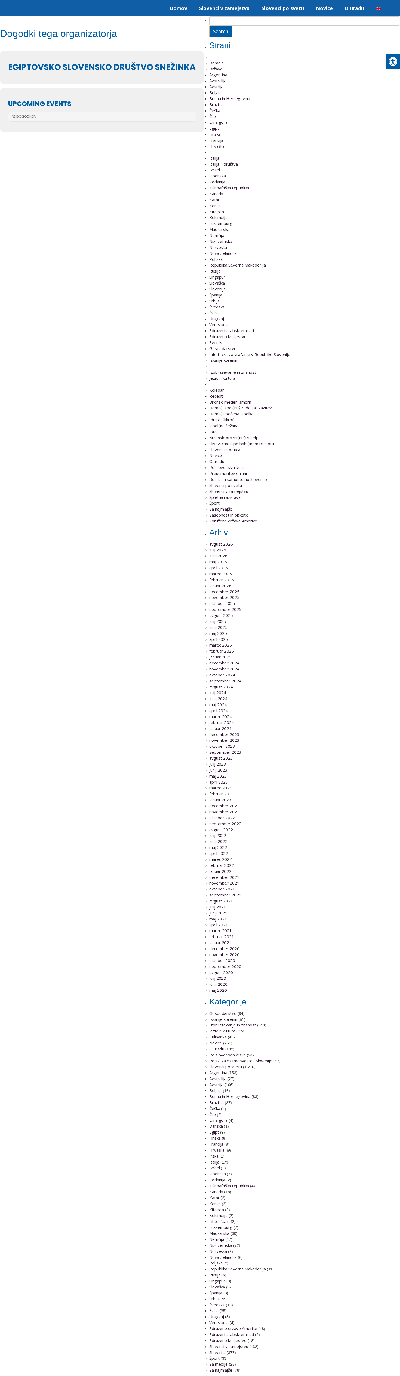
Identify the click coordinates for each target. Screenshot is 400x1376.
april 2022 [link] (218, 853)
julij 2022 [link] (217, 835)
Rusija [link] (214, 271)
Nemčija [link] (216, 235)
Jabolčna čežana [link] (223, 425)
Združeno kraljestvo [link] (228, 336)
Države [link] (216, 69)
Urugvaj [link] (216, 318)
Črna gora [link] (218, 122)
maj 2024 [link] (218, 704)
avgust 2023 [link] (221, 758)
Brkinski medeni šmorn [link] (230, 402)
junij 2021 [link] (218, 913)
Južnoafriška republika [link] (229, 187)
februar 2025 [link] (221, 651)
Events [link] (215, 342)
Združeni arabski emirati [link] (231, 330)
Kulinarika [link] (218, 1037)
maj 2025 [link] (218, 633)
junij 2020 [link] (218, 984)
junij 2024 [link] (218, 698)
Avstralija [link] (217, 80)
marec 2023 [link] (220, 787)
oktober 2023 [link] (222, 746)
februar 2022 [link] (221, 865)
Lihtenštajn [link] (219, 1221)
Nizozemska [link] (220, 241)
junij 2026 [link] (218, 555)
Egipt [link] (214, 128)
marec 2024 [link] (220, 716)
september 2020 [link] (225, 966)
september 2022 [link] (225, 823)
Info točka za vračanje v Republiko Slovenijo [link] (249, 354)
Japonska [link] (217, 175)
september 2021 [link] (225, 895)
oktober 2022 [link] (222, 817)
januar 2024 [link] (220, 728)
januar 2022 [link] (220, 871)
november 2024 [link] (224, 669)
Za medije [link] (218, 1364)
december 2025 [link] (224, 591)
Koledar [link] (216, 390)
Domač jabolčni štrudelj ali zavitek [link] (240, 407)
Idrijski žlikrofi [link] (222, 419)
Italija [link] (214, 158)
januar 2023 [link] (220, 799)
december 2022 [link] (224, 805)
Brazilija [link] (216, 104)
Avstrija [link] (216, 86)
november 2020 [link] (224, 954)
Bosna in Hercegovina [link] (229, 98)
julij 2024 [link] (217, 692)
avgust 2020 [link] (221, 972)
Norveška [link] (218, 247)
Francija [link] (216, 140)
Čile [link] (212, 116)
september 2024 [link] (225, 681)
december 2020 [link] (224, 948)
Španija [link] (215, 295)
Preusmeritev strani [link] (228, 473)
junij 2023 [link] (218, 770)
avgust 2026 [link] (221, 544)
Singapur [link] (217, 277)
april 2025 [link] (218, 639)
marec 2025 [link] (220, 645)
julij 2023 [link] (217, 764)
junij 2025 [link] (218, 627)
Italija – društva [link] (223, 164)
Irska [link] (214, 1156)
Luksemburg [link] (220, 223)
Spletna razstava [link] (225, 497)
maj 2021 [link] (218, 919)
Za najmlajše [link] (220, 509)
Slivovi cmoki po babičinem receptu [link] (241, 443)
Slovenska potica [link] (224, 449)
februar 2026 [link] (221, 579)
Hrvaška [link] (216, 146)
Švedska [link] (217, 307)
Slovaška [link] (217, 283)
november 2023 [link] (224, 740)
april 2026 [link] (218, 567)
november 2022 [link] (224, 811)
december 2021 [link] (224, 877)
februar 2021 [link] (221, 936)
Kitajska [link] (216, 211)
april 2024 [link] (218, 710)
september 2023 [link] (225, 752)
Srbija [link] (214, 301)
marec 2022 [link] (220, 859)
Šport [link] (214, 503)
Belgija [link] (215, 92)
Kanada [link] (216, 193)
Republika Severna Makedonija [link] (237, 265)
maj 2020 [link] (218, 990)
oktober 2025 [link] (222, 603)
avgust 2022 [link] (221, 829)
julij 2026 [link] (217, 549)
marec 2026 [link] (220, 573)
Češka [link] (214, 110)
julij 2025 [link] (217, 621)
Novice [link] (324, 8)
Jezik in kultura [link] (222, 378)
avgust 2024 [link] (221, 686)
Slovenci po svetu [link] (282, 8)
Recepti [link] (216, 396)
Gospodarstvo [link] (222, 348)
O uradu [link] (354, 8)
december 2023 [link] (224, 734)
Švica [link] (214, 312)
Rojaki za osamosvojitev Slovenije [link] (240, 1060)
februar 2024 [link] (221, 722)
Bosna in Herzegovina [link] (229, 1096)
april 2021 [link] (218, 924)
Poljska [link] (216, 259)
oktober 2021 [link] (222, 889)
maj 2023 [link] (218, 776)
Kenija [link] (215, 205)
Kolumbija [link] (218, 217)
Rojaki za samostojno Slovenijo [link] (238, 479)
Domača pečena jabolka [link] (231, 413)
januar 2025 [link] (220, 657)
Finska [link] (215, 134)
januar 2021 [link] (220, 942)
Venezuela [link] (219, 324)
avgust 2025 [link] (221, 615)
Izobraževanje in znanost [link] (232, 372)
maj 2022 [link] (218, 847)
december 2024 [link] (224, 663)
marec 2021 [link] (220, 930)
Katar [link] (214, 199)
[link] (393, 61)
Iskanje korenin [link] (223, 360)
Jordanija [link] (217, 181)
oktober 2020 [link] (222, 960)
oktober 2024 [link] (222, 675)
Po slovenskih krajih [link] (227, 467)
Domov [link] (178, 8)
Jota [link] (213, 431)
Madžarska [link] (219, 229)
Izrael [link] (214, 169)
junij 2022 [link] (218, 841)
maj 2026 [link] (218, 561)
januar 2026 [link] (220, 585)
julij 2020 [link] (217, 978)
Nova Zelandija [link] (223, 253)
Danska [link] (216, 1126)
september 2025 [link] (225, 609)
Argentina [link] (218, 74)
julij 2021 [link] (217, 907)
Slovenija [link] (217, 289)
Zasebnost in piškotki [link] (228, 515)
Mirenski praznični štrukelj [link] (233, 437)
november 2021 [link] (224, 883)
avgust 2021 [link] (221, 901)
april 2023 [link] (218, 782)
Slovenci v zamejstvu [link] (224, 8)
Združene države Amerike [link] (233, 521)
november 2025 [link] (224, 597)
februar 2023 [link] (221, 793)
